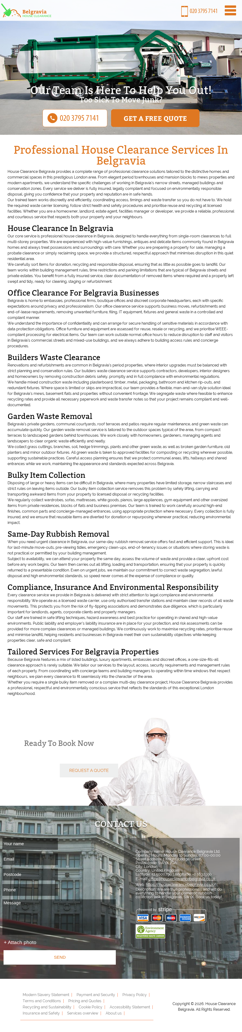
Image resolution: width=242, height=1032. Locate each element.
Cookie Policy (90, 1007)
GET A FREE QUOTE (155, 118)
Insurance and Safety (41, 1013)
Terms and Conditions (42, 1001)
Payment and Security (96, 995)
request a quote (89, 770)
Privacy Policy (134, 995)
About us (114, 1013)
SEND (60, 957)
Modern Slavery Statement (46, 995)
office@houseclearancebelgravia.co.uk (182, 879)
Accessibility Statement (130, 1007)
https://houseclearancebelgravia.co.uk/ (181, 884)
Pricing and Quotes (84, 1001)
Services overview (82, 1013)
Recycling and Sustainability (47, 1007)
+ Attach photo (20, 942)
